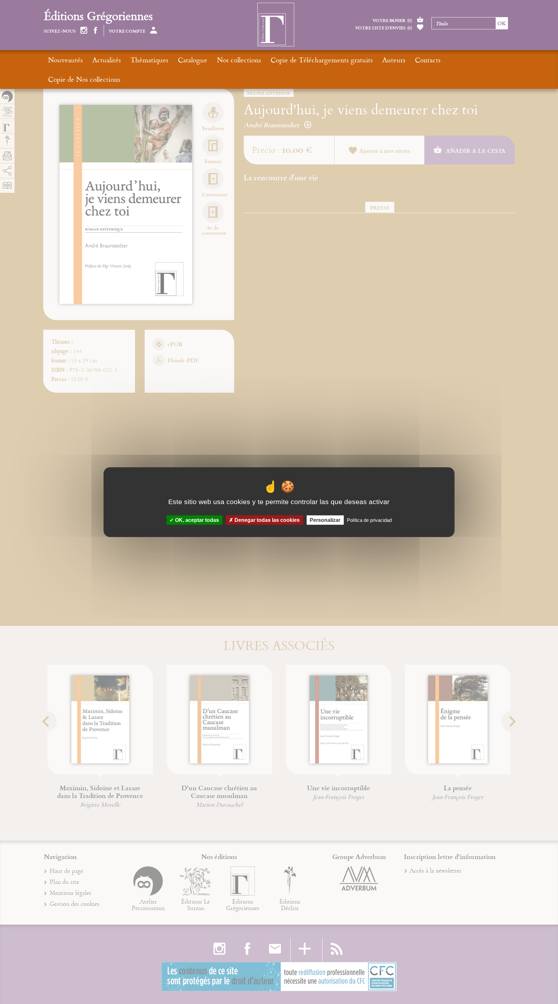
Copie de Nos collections (84, 79)
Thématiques (149, 60)
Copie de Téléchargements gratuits (322, 60)
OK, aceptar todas (196, 520)
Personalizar (325, 520)
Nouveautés (65, 60)
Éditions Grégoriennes (98, 16)
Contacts (427, 60)
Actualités (106, 60)
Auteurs (393, 60)
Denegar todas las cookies (266, 520)
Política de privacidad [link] (369, 520)
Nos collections (239, 60)
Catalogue (192, 60)
